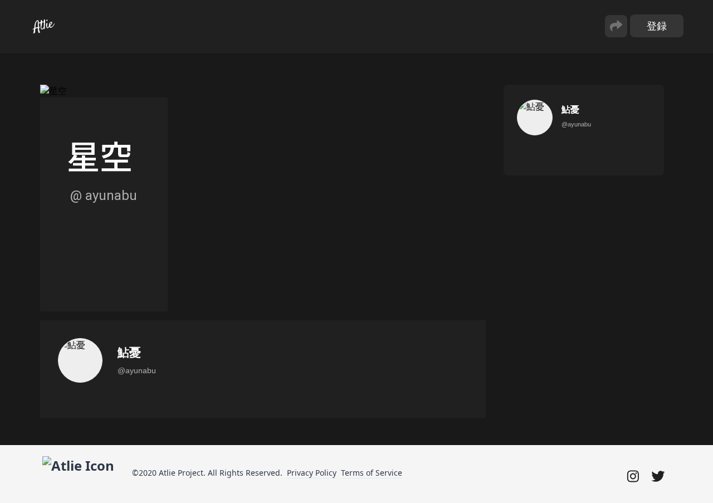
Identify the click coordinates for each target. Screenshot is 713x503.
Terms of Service (371, 472)
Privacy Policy (311, 472)
